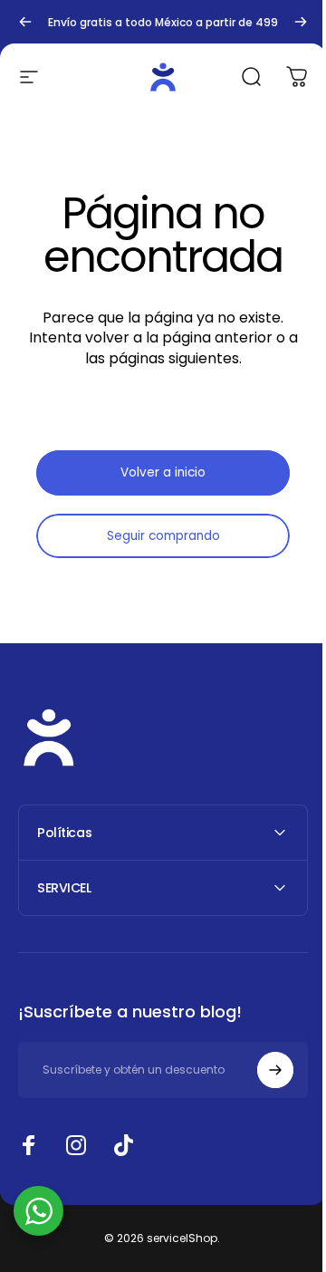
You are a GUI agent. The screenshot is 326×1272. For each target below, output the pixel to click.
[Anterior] (25, 21)
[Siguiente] (301, 21)
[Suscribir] (262, 1070)
